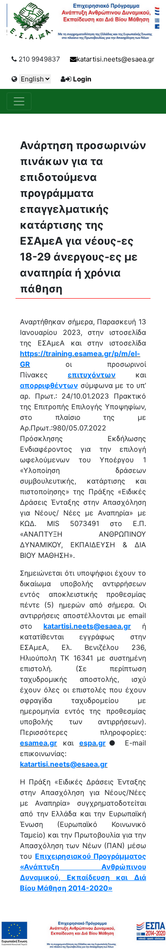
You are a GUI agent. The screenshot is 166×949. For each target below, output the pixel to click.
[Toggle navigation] (19, 101)
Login (82, 79)
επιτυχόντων (92, 374)
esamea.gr (38, 742)
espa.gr (92, 742)
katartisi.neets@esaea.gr (115, 59)
